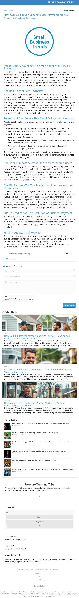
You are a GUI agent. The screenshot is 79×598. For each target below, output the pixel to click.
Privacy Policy (39, 586)
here (53, 596)
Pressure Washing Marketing (19, 254)
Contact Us (39, 573)
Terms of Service (39, 580)
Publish (70, 305)
